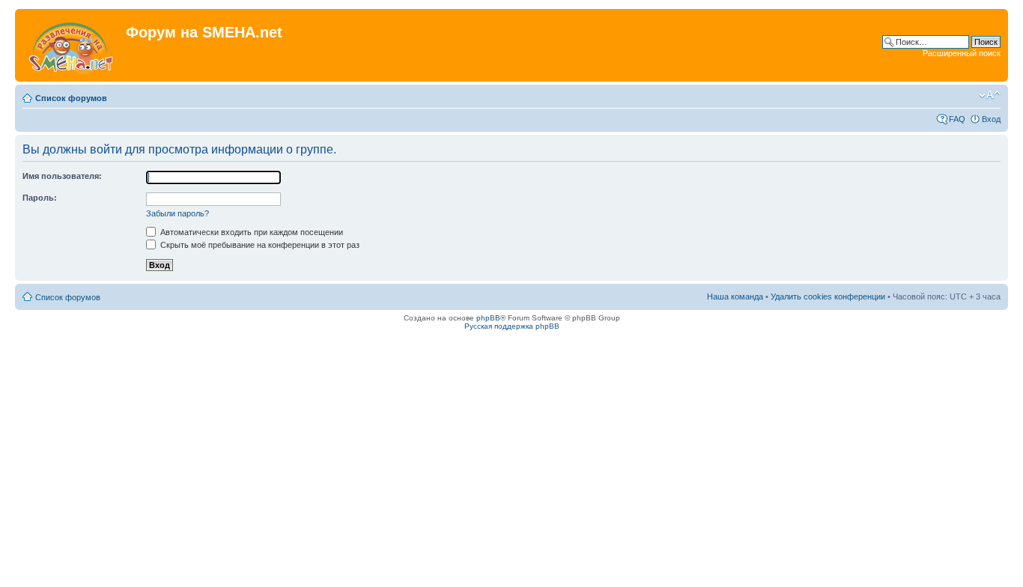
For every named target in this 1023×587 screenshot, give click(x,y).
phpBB (488, 318)
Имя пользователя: (62, 175)
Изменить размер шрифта (990, 95)
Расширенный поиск (962, 53)
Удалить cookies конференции (828, 296)
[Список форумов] (72, 45)
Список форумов (71, 98)
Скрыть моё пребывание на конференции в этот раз (258, 244)
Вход (991, 119)
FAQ (957, 119)
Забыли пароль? (177, 213)
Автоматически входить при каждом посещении (250, 232)
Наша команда (735, 296)
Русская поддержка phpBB (511, 326)
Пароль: (39, 197)
